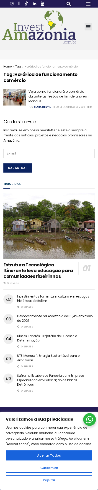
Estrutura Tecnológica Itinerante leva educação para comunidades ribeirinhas (38, 270)
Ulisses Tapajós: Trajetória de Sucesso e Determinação (47, 338)
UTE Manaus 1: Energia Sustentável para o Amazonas (48, 358)
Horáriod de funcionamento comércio (51, 66)
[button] (68, 4)
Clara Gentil (42, 107)
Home (7, 66)
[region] (49, 451)
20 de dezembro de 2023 (70, 107)
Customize (49, 468)
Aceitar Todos (49, 455)
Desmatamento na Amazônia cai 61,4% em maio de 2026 (55, 318)
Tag (18, 66)
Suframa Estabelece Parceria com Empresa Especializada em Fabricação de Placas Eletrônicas (50, 380)
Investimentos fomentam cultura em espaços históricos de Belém (53, 298)
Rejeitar (49, 480)
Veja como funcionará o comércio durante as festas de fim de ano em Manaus (58, 96)
